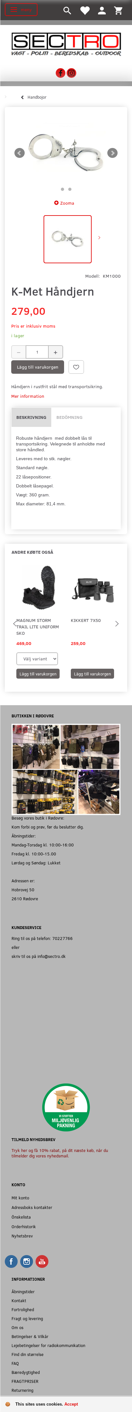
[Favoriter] (85, 10)
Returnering (22, 1390)
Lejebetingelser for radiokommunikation (48, 1345)
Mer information (27, 396)
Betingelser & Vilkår (30, 1336)
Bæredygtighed (26, 1372)
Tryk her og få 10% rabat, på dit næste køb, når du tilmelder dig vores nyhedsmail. (60, 1153)
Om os (17, 1327)
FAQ (15, 1363)
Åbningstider (23, 1291)
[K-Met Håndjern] (66, 153)
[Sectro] (66, 43)
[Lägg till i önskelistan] (76, 367)
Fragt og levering (27, 1318)
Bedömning (69, 417)
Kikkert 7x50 (86, 620)
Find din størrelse (28, 1354)
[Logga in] (102, 10)
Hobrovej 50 (23, 889)
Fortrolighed (23, 1309)
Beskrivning (31, 417)
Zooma (67, 203)
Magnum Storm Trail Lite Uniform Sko (37, 626)
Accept (71, 1404)
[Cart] (118, 10)
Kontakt (19, 1300)
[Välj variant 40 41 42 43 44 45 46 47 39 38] (37, 658)
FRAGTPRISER (25, 1381)
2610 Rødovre (25, 898)
